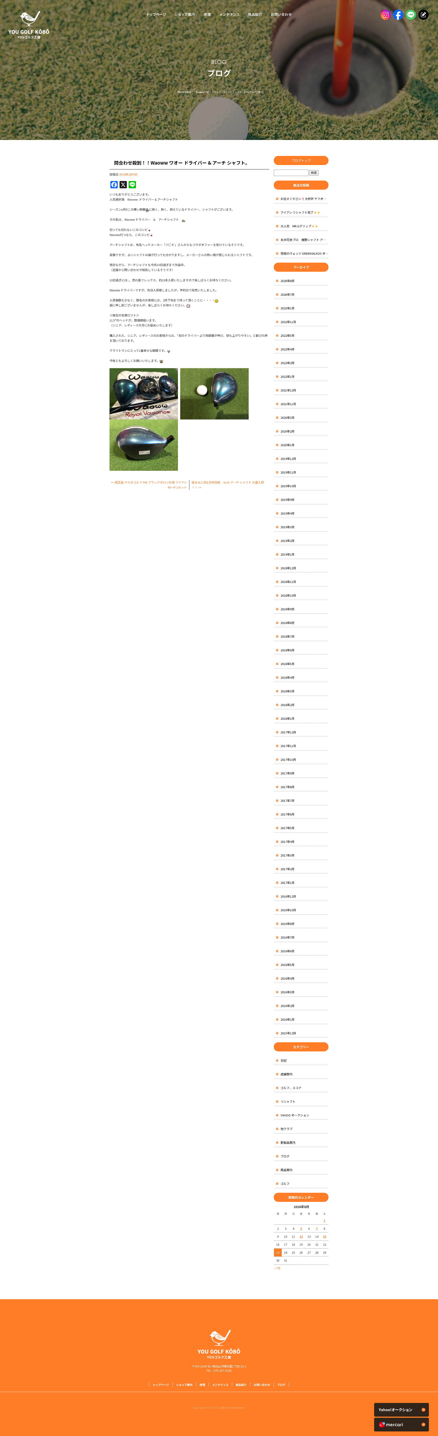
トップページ (155, 15)
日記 (284, 1060)
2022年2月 (288, 363)
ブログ (285, 1156)
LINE (410, 15)
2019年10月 (288, 486)
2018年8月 (288, 623)
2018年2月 (288, 705)
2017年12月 (288, 732)
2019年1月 (288, 554)
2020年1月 (288, 445)
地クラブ (286, 1129)
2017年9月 (288, 773)
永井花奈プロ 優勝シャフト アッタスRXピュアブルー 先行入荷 (304, 240)
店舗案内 (286, 1074)
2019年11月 (288, 472)
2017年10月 (288, 759)
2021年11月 (288, 404)
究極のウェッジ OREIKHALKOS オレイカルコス (304, 253)
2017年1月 (288, 882)
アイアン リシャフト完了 (297, 212)
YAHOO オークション (295, 1115)
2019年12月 (288, 458)
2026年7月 (288, 294)
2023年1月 (288, 308)
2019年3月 (288, 527)
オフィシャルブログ (422, 15)
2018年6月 (288, 650)
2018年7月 (288, 636)
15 (324, 1236)
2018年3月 (288, 691)
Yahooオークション (401, 1410)
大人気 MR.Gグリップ (296, 226)
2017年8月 (288, 787)
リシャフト (288, 1101)
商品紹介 (254, 15)
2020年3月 (288, 417)
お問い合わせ (282, 15)
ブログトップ (301, 160)
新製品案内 (288, 1142)
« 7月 (277, 1268)
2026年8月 (288, 281)
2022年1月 (288, 376)
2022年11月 (288, 322)
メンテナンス (229, 15)
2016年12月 (288, 896)
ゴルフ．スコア (291, 1088)
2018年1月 (288, 718)
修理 (207, 15)
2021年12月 (288, 390)
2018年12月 (288, 568)
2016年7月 (288, 937)
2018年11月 (288, 582)
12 (301, 1236)
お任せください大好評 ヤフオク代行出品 (304, 199)
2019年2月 (288, 540)
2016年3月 (288, 992)
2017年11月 (288, 746)
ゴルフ (285, 1183)
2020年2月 (288, 431)
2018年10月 (288, 595)
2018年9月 (288, 609)
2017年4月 (288, 841)
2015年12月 (288, 1033)
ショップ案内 (184, 15)
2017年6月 (288, 814)
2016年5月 (288, 965)
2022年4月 (288, 349)
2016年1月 (288, 1019)
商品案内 (286, 1170)
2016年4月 (288, 978)
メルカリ (401, 1424)
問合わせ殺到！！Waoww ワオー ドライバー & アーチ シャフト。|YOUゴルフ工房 (219, 92)
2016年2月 (288, 1006)
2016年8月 (288, 923)
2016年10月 (288, 910)
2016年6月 (288, 951)
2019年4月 (288, 513)
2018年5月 (288, 664)
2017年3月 (288, 855)
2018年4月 (288, 677)
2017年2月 (288, 869)
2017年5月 (288, 828)
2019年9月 (288, 499)
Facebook (397, 15)
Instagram (385, 15)
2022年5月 (288, 335)
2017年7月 (288, 800)
